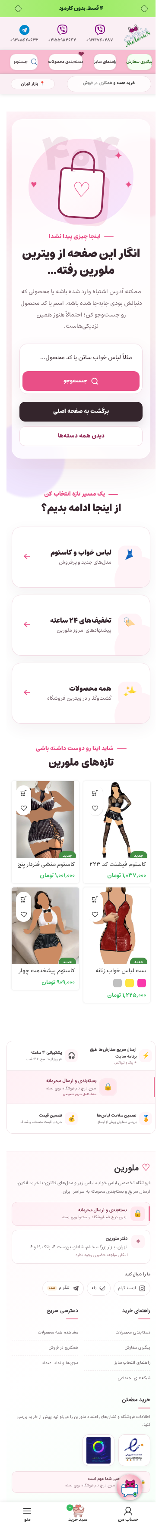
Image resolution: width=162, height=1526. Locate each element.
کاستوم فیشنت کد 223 (117, 864)
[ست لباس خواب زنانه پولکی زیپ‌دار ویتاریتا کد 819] (117, 921)
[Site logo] (137, 34)
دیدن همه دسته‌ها (81, 436)
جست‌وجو (75, 380)
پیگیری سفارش (139, 62)
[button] (95, 792)
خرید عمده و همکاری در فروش (109, 83)
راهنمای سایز (105, 62)
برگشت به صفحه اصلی (81, 411)
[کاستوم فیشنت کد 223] (117, 814)
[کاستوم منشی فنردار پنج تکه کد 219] (45, 814)
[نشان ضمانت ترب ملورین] (98, 1450)
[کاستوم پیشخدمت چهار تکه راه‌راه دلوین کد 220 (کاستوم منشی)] (45, 921)
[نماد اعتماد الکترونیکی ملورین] (134, 1450)
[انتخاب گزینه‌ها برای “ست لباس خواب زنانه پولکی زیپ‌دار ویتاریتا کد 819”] (95, 899)
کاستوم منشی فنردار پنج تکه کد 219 (46, 868)
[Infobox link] (100, 34)
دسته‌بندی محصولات (66, 62)
